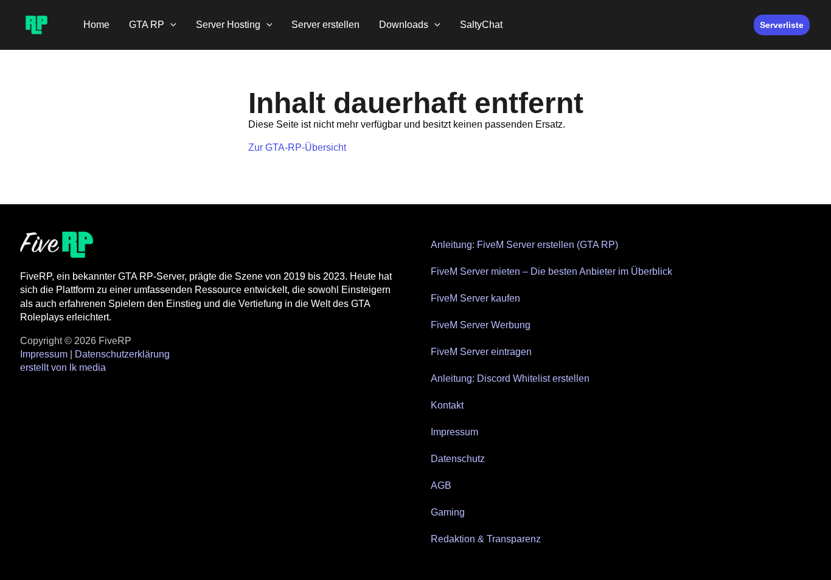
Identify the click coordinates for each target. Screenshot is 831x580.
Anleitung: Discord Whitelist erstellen (510, 378)
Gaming (448, 512)
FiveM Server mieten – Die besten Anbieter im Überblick (551, 271)
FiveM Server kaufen (475, 298)
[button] (170, 25)
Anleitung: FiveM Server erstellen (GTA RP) (524, 245)
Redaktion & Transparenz (486, 539)
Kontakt (447, 405)
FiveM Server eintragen (481, 352)
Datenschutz (458, 459)
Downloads (403, 24)
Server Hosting (228, 24)
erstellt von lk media (63, 367)
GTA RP (146, 24)
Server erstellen (325, 24)
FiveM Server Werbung (480, 325)
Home (96, 24)
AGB (441, 485)
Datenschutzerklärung (122, 354)
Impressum (44, 354)
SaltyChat (481, 24)
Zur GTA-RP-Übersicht (297, 147)
